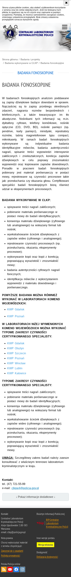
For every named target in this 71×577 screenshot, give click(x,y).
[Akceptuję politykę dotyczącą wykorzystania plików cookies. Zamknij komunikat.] (66, 3)
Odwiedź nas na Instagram (22, 569)
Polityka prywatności (10, 555)
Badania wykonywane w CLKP (21, 63)
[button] (64, 27)
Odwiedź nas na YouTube (10, 569)
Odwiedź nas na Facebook (16, 569)
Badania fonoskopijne (52, 63)
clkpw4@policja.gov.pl (25, 488)
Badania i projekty (30, 59)
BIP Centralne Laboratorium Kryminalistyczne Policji (57, 523)
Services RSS (4, 569)
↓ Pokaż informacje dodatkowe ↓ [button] (35, 496)
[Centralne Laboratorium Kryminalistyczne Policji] (29, 33)
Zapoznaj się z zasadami (12, 550)
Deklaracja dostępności (47, 556)
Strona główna (10, 59)
